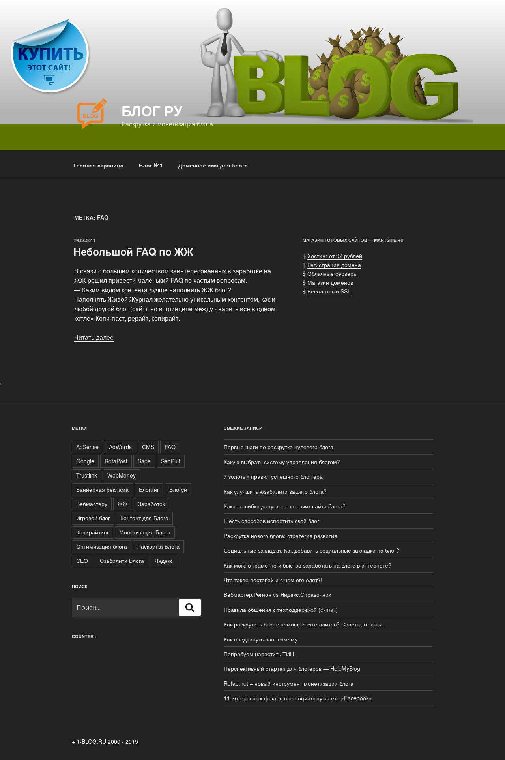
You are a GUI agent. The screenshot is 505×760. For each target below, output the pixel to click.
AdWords (120, 447)
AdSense (87, 447)
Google (85, 461)
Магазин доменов (330, 282)
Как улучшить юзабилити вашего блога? (275, 491)
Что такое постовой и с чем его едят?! (273, 580)
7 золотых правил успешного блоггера (273, 476)
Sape (144, 461)
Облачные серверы (332, 273)
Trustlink (86, 475)
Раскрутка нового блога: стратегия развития (280, 536)
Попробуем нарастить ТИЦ (259, 654)
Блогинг (149, 489)
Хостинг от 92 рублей (334, 256)
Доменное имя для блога (213, 165)
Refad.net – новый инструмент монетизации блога (289, 683)
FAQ (170, 447)
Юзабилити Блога (121, 560)
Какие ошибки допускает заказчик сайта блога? (285, 506)
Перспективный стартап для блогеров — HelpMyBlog (292, 668)
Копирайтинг (92, 532)
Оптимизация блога (101, 546)
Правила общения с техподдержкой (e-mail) (281, 609)
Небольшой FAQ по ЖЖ (133, 251)
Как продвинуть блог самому (260, 639)
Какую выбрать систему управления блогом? (282, 462)
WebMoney (121, 475)
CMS (148, 447)
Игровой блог (93, 518)
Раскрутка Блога (158, 546)
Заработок (151, 504)
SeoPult (170, 461)
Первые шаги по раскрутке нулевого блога (278, 447)
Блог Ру (152, 110)
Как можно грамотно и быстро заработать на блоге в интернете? (307, 565)
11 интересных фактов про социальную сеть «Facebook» (298, 698)
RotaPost (116, 461)
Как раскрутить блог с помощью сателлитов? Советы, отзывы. (304, 624)
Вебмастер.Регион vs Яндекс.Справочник (277, 594)
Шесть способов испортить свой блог (271, 521)
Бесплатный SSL (329, 291)
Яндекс (163, 560)
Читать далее (94, 337)
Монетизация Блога (144, 532)
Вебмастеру (91, 504)
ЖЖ (123, 504)
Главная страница (98, 165)
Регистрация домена (334, 265)
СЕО (82, 560)
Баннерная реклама (102, 489)
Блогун (178, 489)
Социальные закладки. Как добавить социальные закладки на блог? (311, 550)
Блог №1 (151, 165)
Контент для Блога (144, 518)
